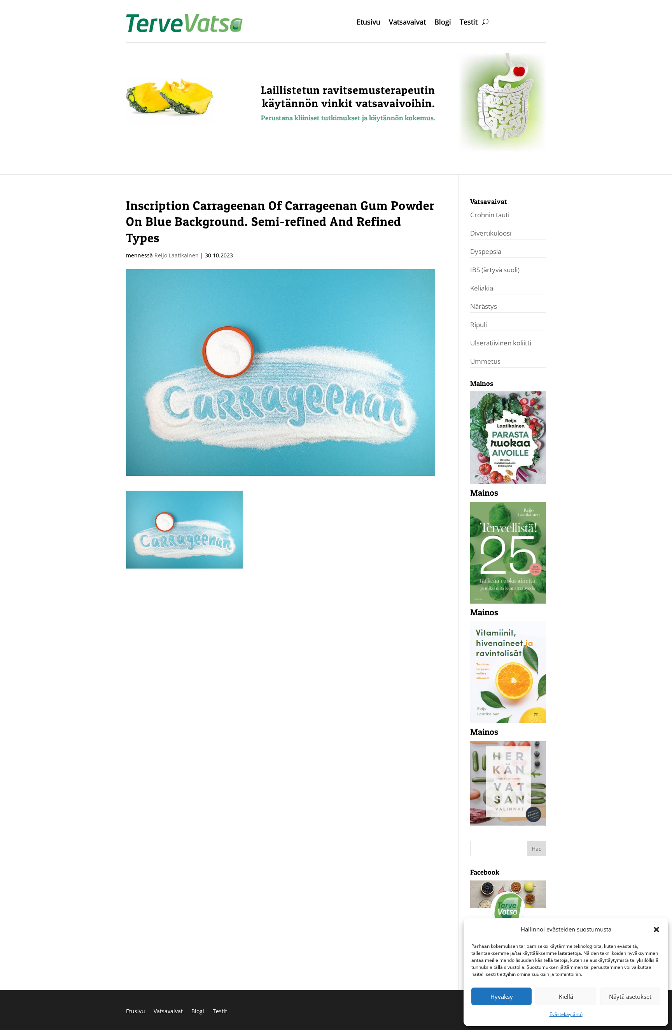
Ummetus (485, 361)
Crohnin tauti (489, 214)
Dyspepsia (485, 251)
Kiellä (566, 996)
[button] (656, 929)
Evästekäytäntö (566, 1014)
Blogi (442, 22)
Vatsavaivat (407, 22)
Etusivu (368, 22)
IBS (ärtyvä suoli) (495, 269)
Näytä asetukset (630, 996)
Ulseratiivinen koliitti (500, 342)
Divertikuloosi (490, 233)
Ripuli (478, 324)
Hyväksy (501, 996)
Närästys (483, 306)
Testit (469, 22)
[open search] (485, 22)
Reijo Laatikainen (176, 255)
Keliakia (481, 287)
